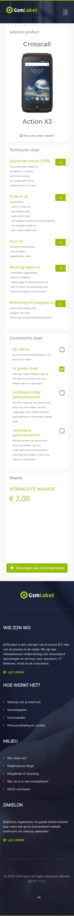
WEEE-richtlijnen (18, 789)
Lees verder (16, 672)
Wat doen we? (16, 758)
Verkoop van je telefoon (23, 702)
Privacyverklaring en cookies (25, 725)
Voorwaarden (15, 717)
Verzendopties (16, 710)
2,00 (23, 498)
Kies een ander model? (38, 136)
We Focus (38, 881)
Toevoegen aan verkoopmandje (38, 568)
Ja (61, 162)
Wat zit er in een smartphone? (27, 781)
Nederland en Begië (20, 766)
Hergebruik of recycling (22, 773)
